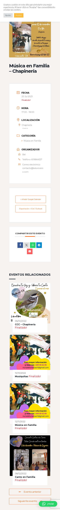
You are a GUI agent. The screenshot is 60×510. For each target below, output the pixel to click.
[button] (48, 504)
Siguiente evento (27, 501)
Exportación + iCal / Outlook (30, 209)
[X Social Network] (26, 245)
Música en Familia (32, 141)
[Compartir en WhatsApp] (33, 245)
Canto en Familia (25, 477)
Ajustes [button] (8, 15)
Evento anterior (32, 492)
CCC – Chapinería (25, 324)
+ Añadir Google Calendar (30, 199)
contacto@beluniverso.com (32, 170)
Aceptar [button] (19, 15)
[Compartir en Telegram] (39, 245)
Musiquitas (21, 376)
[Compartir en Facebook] (20, 245)
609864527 (36, 159)
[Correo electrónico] (30, 251)
